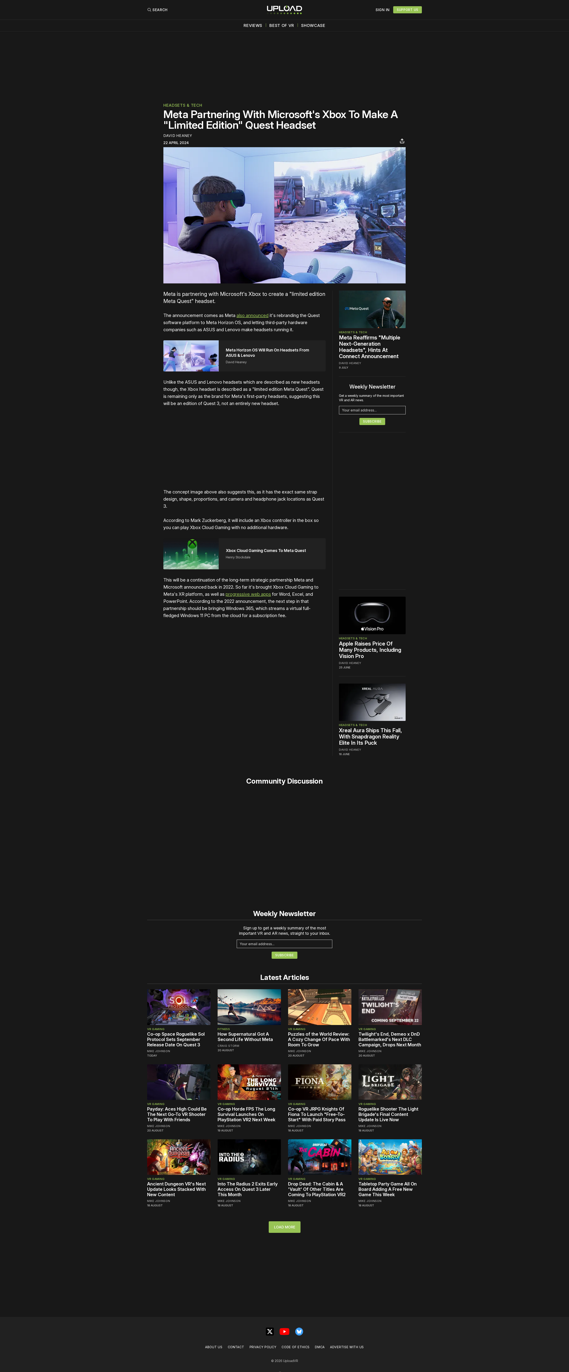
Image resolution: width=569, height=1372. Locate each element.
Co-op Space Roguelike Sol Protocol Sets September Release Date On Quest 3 (176, 1039)
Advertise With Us (347, 1347)
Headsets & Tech (182, 105)
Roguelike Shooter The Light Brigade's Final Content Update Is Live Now (388, 1114)
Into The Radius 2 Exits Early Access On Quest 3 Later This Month (248, 1189)
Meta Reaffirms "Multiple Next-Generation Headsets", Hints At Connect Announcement (369, 346)
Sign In (383, 10)
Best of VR (281, 25)
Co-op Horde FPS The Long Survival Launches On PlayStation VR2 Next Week (246, 1114)
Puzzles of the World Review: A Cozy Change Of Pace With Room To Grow (319, 1039)
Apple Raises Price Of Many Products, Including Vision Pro (370, 649)
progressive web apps (248, 594)
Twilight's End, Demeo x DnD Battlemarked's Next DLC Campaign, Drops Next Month (390, 1039)
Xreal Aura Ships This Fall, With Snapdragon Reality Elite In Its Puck (370, 736)
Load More (284, 1227)
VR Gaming (155, 1029)
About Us (213, 1347)
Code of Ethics (296, 1347)
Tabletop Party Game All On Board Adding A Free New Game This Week (388, 1189)
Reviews (253, 25)
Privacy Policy (263, 1347)
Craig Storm (228, 1045)
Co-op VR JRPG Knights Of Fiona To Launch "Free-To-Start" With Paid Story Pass (317, 1114)
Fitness (224, 1029)
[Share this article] (402, 140)
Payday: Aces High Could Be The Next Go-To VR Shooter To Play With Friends (177, 1114)
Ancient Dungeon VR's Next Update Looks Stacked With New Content (176, 1189)
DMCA (320, 1347)
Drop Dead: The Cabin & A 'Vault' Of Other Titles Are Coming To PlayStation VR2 (317, 1189)
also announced (252, 315)
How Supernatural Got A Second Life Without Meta (245, 1036)
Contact (236, 1347)
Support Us (407, 10)
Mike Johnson (158, 1051)
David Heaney (177, 135)
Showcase (313, 25)
